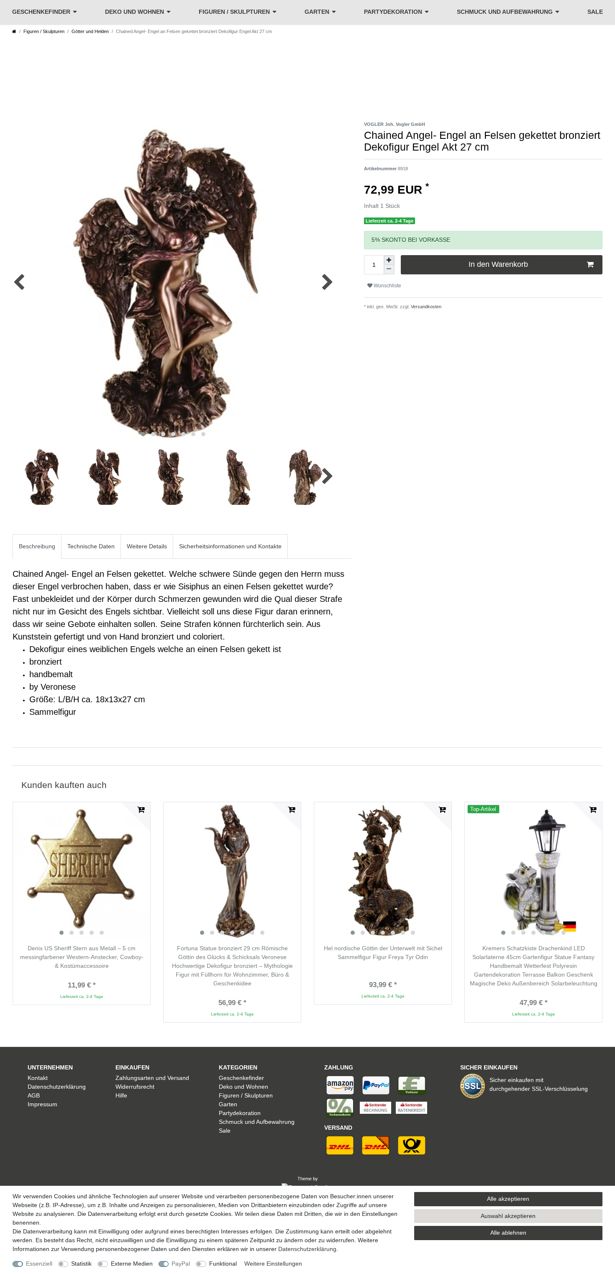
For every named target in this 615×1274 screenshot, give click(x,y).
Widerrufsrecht (134, 1086)
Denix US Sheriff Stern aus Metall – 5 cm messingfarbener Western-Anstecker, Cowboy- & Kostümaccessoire (82, 957)
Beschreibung (37, 546)
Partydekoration (393, 11)
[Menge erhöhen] (389, 260)
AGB (34, 1095)
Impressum (42, 1104)
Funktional (223, 1263)
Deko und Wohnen (134, 11)
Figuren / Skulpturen (234, 11)
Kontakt (38, 1077)
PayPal (181, 1263)
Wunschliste (386, 286)
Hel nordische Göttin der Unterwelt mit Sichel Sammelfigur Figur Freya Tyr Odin (383, 952)
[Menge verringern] (389, 269)
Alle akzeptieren (508, 1198)
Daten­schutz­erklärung (307, 1249)
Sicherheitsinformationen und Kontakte (230, 546)
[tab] (37, 546)
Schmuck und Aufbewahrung (505, 11)
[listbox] (81, 870)
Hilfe (121, 1095)
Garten (317, 11)
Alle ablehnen (508, 1232)
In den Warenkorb (498, 264)
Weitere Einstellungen (273, 1263)
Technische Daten (91, 546)
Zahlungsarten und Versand (152, 1077)
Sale (595, 11)
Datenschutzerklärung (57, 1086)
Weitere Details (147, 546)
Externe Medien (132, 1263)
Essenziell (39, 1263)
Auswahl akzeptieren (508, 1216)
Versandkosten (425, 306)
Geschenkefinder (41, 11)
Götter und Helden (90, 31)
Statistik (81, 1263)
